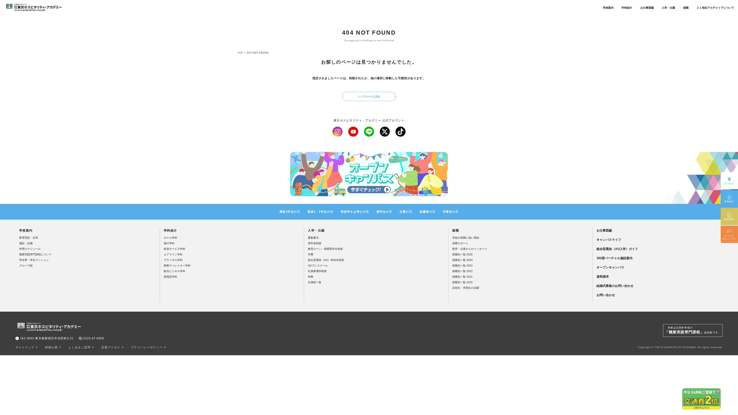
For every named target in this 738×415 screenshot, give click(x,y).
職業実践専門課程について (35, 254)
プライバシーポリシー (147, 347)
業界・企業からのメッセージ (469, 248)
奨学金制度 (314, 243)
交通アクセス (110, 347)
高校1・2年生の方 (320, 211)
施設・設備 (26, 243)
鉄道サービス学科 (174, 248)
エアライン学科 (173, 254)
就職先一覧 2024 (462, 259)
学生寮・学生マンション (34, 259)
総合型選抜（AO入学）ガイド (617, 249)
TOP (240, 52)
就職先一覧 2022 (462, 271)
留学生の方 (384, 211)
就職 (686, 7)
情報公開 (51, 347)
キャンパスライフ (609, 239)
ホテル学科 (170, 237)
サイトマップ (24, 347)
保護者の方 (427, 211)
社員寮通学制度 (317, 271)
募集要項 (313, 237)
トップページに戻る (369, 96)
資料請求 (603, 276)
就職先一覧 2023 (462, 265)
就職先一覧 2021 (462, 276)
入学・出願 (668, 7)
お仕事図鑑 (647, 7)
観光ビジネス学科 (174, 271)
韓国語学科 (170, 276)
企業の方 (406, 211)
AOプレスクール (318, 265)
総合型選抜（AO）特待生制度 (326, 259)
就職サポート (460, 243)
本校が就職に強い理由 (465, 237)
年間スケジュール (30, 248)
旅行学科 (169, 243)
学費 (310, 254)
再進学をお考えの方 (355, 211)
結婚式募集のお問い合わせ (615, 285)
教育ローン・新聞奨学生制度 (325, 248)
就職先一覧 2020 (462, 282)
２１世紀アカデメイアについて (715, 7)
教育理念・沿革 (28, 237)
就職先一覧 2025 (462, 254)
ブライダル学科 (173, 259)
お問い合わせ (606, 295)
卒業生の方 (451, 211)
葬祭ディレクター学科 (177, 265)
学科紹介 (627, 7)
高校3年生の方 (289, 211)
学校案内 (608, 7)
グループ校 (26, 265)
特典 (310, 276)
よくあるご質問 (79, 347)
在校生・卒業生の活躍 (465, 287)
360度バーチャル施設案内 (614, 258)
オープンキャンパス (610, 267)
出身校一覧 (314, 282)
